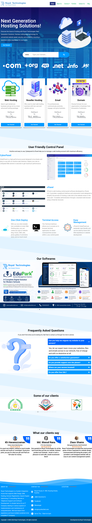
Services (66, 4)
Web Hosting (11, 100)
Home (52, 4)
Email (57, 100)
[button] (2, 285)
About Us (59, 4)
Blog (88, 4)
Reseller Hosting (34, 100)
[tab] (69, 342)
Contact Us (82, 4)
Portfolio (74, 4)
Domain (81, 100)
